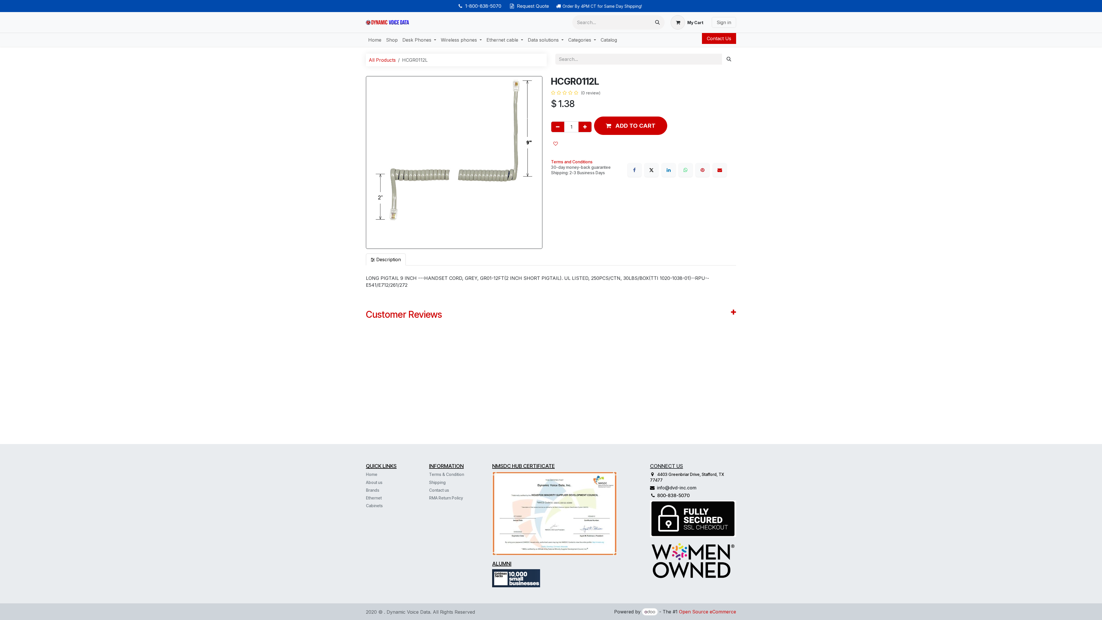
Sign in (724, 22)
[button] (630, 126)
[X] (651, 170)
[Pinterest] (702, 170)
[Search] (657, 22)
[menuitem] (375, 40)
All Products (382, 60)
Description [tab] (388, 259)
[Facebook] (634, 170)
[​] (383, 505)
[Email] (720, 170)
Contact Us (719, 38)
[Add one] (585, 126)
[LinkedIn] (669, 170)
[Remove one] (557, 126)
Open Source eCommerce (707, 612)
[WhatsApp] (685, 170)
